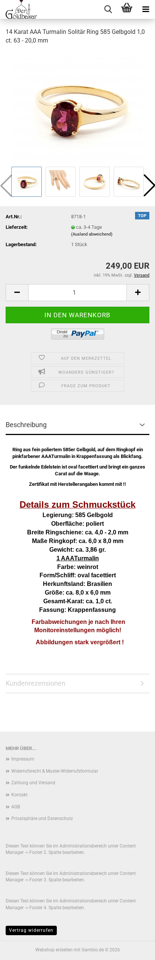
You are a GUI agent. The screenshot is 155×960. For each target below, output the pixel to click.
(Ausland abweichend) (91, 234)
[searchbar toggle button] (108, 9)
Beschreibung (26, 425)
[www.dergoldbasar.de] (18, 9)
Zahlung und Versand (33, 782)
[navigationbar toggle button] (145, 9)
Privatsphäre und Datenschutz (42, 818)
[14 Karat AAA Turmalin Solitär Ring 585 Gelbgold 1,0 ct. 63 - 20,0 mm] (77, 108)
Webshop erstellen (54, 949)
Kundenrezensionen (35, 683)
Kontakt (19, 794)
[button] (17, 292)
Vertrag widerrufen (31, 930)
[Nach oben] (134, 949)
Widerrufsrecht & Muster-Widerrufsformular (54, 771)
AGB (15, 806)
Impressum (22, 759)
